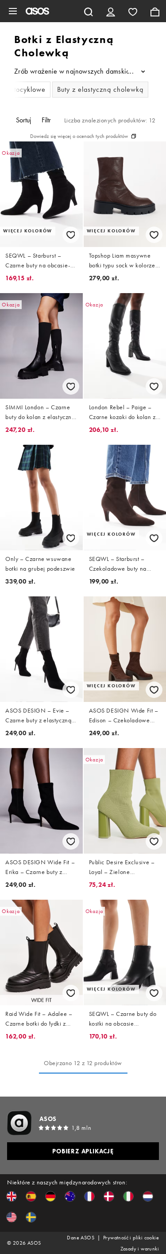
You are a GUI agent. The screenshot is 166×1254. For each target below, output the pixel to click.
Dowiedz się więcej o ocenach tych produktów (79, 136)
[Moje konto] (111, 11)
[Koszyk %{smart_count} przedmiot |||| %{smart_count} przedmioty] (155, 11)
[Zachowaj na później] (71, 235)
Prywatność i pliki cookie (131, 1237)
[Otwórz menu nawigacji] (13, 11)
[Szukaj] (88, 11)
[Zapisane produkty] (133, 11)
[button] (11, 1196)
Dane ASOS (80, 1237)
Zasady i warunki (139, 1248)
